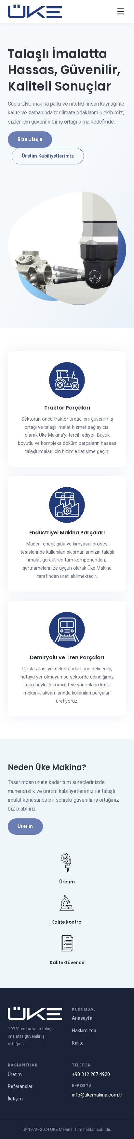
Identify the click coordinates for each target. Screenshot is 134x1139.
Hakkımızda (84, 1030)
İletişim (15, 1099)
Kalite (78, 1043)
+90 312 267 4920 (91, 1074)
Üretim (25, 826)
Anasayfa (82, 1018)
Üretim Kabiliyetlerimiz (48, 156)
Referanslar (20, 1086)
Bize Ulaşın (30, 139)
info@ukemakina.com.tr (97, 1095)
